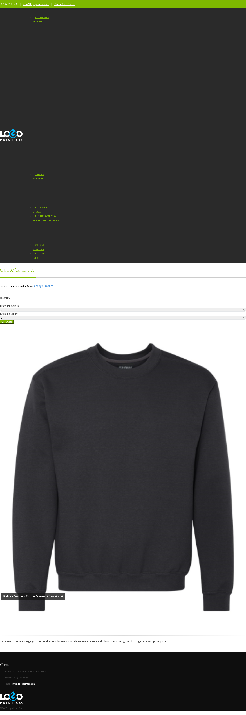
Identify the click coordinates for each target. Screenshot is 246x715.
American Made (47, 115)
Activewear (45, 77)
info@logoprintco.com (23, 683)
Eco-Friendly (45, 121)
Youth (42, 56)
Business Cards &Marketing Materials (46, 218)
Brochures (40, 234)
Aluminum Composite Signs (50, 196)
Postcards (40, 229)
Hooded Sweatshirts (50, 45)
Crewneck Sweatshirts (51, 67)
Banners (39, 183)
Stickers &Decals (40, 209)
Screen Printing (47, 142)
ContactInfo (39, 255)
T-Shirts (43, 34)
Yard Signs (40, 187)
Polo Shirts (45, 110)
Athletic (43, 83)
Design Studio (46, 163)
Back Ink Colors (9, 313)
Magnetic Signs (43, 192)
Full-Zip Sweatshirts (49, 72)
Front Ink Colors (9, 306)
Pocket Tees (45, 94)
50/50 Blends (46, 126)
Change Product (43, 286)
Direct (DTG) (45, 153)
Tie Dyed (43, 131)
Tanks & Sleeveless (49, 88)
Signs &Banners (38, 176)
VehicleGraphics (38, 247)
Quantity (5, 298)
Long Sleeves (46, 40)
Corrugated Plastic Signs (48, 201)
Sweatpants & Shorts (50, 104)
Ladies (42, 51)
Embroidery (45, 147)
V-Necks (43, 61)
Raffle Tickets (42, 238)
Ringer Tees (45, 99)
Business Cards (43, 225)
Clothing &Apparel (41, 19)
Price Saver (52, 29)
